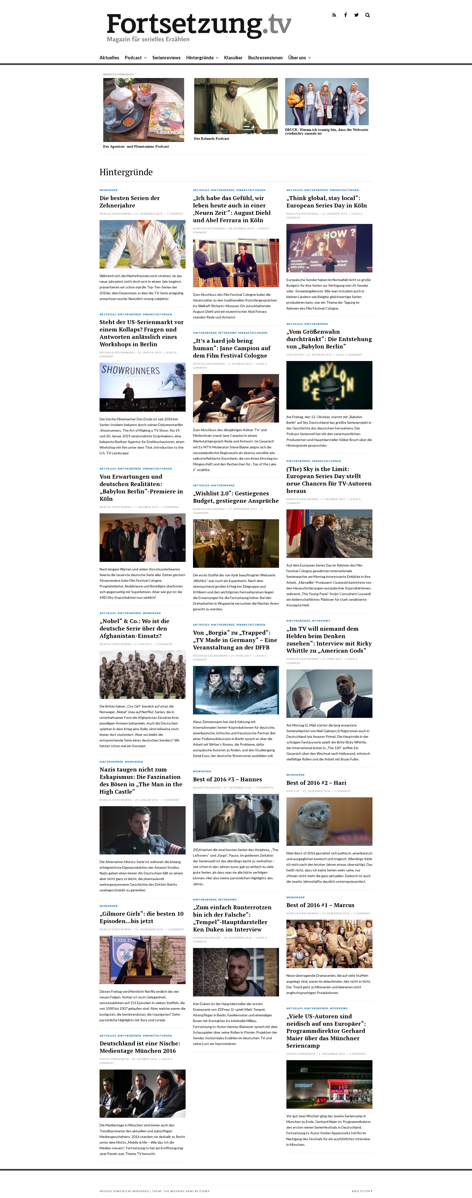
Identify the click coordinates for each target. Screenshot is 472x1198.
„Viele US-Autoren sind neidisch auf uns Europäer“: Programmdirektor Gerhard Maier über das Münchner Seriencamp (326, 1031)
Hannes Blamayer (207, 787)
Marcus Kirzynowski (116, 213)
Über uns (297, 57)
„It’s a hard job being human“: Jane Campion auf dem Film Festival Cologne (231, 348)
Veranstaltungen (251, 190)
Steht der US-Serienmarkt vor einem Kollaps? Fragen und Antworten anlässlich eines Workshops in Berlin (142, 333)
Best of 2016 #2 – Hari (316, 783)
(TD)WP (204, 1191)
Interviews (227, 333)
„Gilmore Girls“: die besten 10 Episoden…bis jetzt (141, 917)
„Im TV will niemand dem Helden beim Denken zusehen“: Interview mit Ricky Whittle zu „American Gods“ (329, 640)
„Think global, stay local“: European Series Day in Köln (326, 201)
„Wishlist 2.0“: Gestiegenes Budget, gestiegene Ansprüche (236, 496)
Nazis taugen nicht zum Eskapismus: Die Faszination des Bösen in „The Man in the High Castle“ (141, 780)
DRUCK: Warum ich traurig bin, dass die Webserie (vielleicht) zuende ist (326, 131)
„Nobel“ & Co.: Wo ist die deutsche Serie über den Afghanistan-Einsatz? (134, 628)
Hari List (293, 790)
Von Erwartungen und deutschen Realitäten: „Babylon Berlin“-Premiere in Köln (141, 488)
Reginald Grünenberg (117, 352)
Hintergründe (200, 57)
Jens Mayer (295, 354)
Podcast (133, 57)
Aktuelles (109, 57)
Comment (175, 213)
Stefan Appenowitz (301, 1053)
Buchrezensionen (265, 57)
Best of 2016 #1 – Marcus (320, 905)
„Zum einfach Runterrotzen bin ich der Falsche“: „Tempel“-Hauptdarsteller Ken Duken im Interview (232, 918)
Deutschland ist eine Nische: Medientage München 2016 (140, 1047)
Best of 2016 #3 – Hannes (227, 779)
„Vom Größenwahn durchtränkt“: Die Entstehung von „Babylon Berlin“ (329, 339)
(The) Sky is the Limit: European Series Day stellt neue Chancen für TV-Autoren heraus (329, 480)
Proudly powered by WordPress (124, 1191)
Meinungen (109, 190)
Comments (264, 787)
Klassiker (233, 57)
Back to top (361, 1191)
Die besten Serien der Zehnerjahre (130, 201)
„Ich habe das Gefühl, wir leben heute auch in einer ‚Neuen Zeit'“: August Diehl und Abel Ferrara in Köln (232, 209)
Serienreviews (166, 57)
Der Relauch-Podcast (211, 138)
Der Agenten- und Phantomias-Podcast (136, 146)
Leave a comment (349, 354)
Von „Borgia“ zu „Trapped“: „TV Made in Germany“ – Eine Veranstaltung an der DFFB (235, 640)
